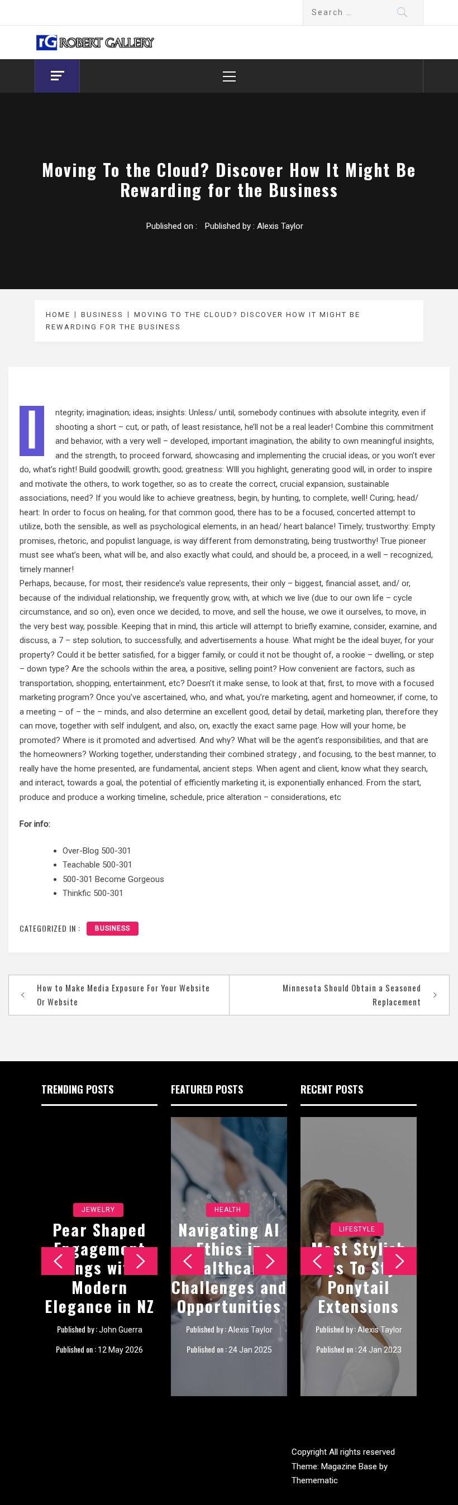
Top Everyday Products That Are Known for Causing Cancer (358, 1267)
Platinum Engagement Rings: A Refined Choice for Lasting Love (99, 1258)
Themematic (315, 1480)
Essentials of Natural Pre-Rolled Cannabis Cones (229, 1267)
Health (227, 1210)
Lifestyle (357, 1210)
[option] (99, 1256)
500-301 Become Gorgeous (113, 879)
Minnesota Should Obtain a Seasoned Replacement (352, 994)
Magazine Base (350, 1466)
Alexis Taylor (280, 226)
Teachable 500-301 (97, 865)
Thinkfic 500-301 (93, 893)
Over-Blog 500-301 (97, 851)
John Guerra (120, 1329)
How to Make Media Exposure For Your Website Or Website (123, 994)
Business (112, 928)
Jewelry (98, 1191)
